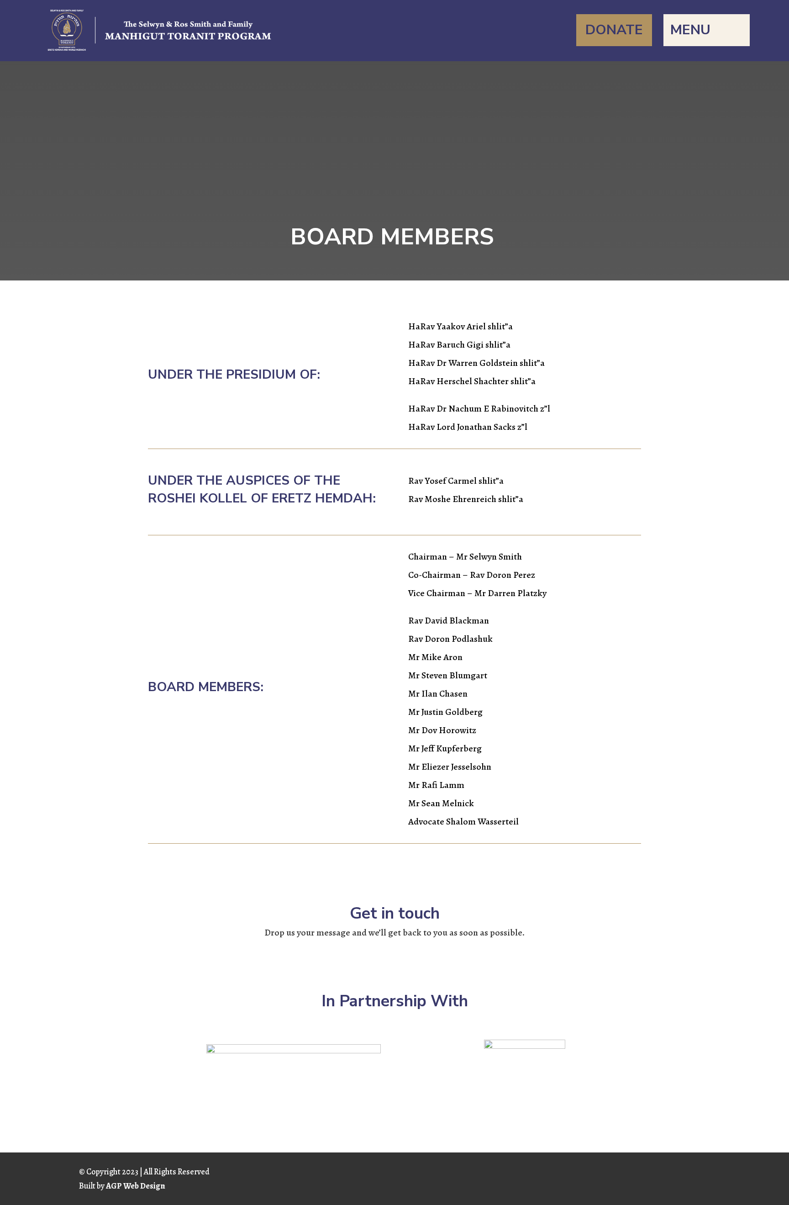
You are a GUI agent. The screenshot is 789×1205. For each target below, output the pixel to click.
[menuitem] (614, 30)
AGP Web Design (135, 1185)
